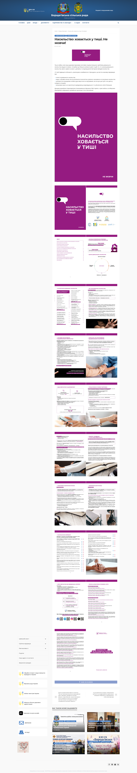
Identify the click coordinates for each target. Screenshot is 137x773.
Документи (45, 22)
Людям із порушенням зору (104, 10)
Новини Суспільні (71, 35)
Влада (35, 22)
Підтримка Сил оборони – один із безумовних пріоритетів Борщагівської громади (102, 725)
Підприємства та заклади (62, 22)
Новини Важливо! (60, 35)
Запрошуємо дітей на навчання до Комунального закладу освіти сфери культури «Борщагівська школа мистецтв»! (101, 747)
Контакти (85, 22)
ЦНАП (28, 22)
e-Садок (77, 22)
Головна (22, 22)
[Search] (118, 23)
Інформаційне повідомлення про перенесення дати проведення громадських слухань (65, 725)
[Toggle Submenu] (45, 638)
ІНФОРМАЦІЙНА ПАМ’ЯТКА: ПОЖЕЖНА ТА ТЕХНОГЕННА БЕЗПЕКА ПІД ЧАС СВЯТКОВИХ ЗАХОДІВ (68, 748)
